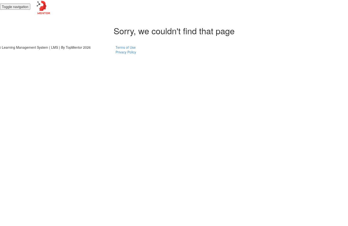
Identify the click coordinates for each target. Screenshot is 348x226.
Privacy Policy (126, 52)
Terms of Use (126, 47)
